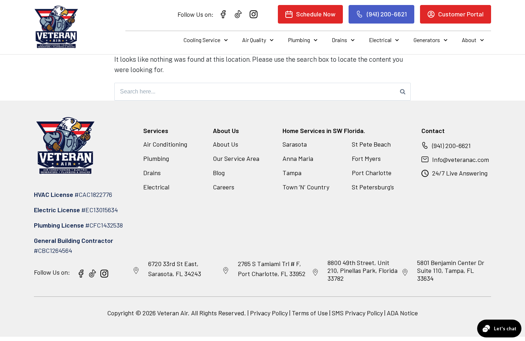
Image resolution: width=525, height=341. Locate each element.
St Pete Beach (371, 144)
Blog (219, 173)
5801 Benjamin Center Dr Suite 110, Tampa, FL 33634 (450, 270)
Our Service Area (236, 158)
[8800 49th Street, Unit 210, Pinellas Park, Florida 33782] (315, 272)
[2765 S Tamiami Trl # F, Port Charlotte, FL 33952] (225, 270)
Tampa (291, 173)
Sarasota (294, 144)
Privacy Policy (269, 313)
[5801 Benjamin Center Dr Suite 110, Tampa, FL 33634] (405, 272)
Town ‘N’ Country (305, 187)
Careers (223, 187)
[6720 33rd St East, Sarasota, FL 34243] (136, 270)
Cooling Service (202, 39)
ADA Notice (402, 313)
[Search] (403, 92)
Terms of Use (310, 313)
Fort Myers (366, 158)
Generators (427, 39)
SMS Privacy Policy (357, 313)
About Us (225, 144)
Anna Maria (297, 158)
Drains (339, 39)
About (469, 39)
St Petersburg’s (373, 187)
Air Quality (254, 39)
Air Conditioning (165, 144)
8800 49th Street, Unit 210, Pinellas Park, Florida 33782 (363, 270)
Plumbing (299, 39)
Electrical (380, 39)
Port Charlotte (371, 173)
